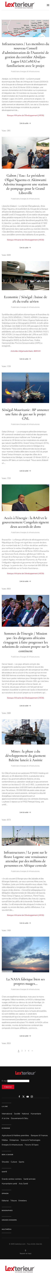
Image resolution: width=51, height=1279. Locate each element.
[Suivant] (32, 1050)
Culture (14, 1162)
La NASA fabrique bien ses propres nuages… (25, 981)
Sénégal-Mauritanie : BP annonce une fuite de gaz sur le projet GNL (25, 414)
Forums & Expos (32, 1144)
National (25, 1113)
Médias (5, 1140)
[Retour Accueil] (19, 5)
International (7, 1113)
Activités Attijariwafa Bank (22, 351)
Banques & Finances (39, 1135)
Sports (21, 1162)
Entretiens (23, 1200)
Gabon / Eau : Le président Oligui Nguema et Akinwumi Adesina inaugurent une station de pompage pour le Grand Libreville (25, 184)
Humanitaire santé (9, 1183)
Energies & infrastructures (29, 71)
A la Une (5, 1118)
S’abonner (8, 1087)
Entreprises (14, 1140)
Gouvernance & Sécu (19, 1118)
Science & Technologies (30, 1140)
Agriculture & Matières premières (15, 1135)
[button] (48, 5)
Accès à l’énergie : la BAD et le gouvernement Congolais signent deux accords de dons (25, 522)
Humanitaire (36, 1113)
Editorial (5, 1200)
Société (17, 1113)
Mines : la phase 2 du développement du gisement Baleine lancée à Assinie (25, 755)
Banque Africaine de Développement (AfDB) (25, 115)
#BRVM (37, 351)
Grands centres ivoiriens (12, 1179)
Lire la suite (24, 123)
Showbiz (5, 1162)
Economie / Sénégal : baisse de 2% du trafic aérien (25, 299)
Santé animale (29, 1179)
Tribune (13, 1200)
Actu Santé (23, 1183)
